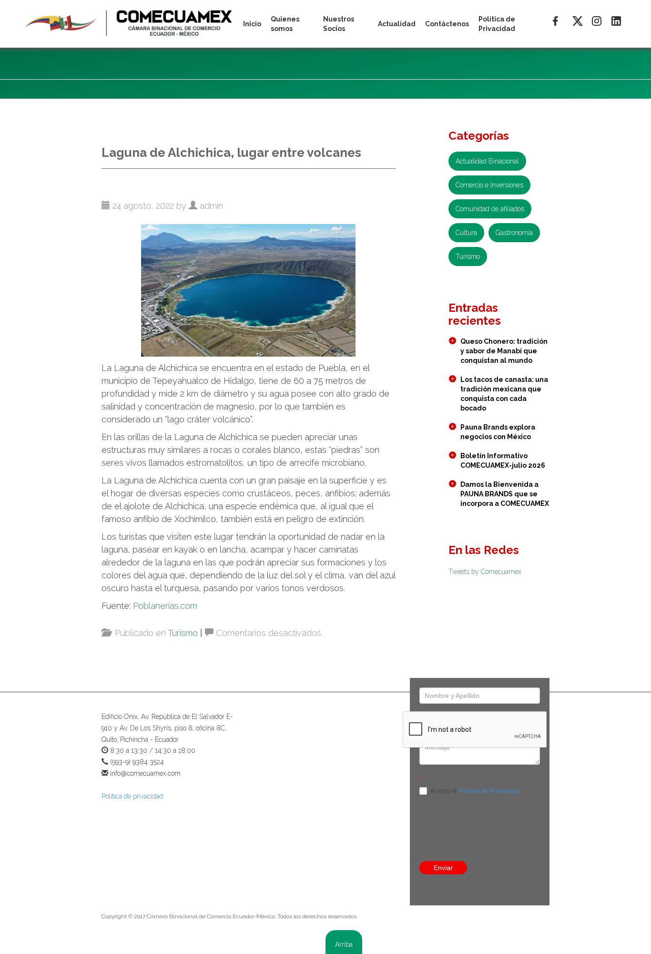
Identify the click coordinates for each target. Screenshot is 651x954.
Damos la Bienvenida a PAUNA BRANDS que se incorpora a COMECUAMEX (504, 494)
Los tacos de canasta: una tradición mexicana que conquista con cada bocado (504, 394)
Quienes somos (285, 23)
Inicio (252, 24)
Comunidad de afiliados (490, 209)
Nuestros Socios (338, 23)
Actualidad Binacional (487, 161)
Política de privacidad (132, 796)
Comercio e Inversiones (489, 185)
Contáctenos (447, 24)
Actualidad (397, 24)
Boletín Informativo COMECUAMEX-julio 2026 (502, 460)
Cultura (466, 232)
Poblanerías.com (165, 606)
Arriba (344, 944)
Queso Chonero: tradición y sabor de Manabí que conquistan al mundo (504, 351)
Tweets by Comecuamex (484, 571)
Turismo (183, 633)
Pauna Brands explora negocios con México (497, 432)
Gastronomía (514, 232)
